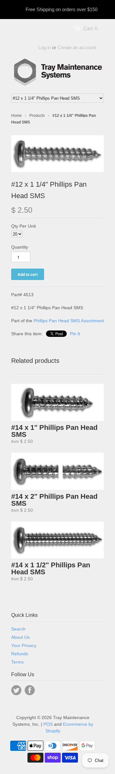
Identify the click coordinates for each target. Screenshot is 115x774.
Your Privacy (23, 645)
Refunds (19, 653)
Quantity (19, 247)
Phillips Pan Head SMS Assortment (69, 320)
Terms (17, 661)
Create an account (76, 47)
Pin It (75, 333)
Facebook (30, 690)
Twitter (16, 690)
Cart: (90, 28)
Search (18, 628)
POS (48, 724)
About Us (20, 637)
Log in (44, 47)
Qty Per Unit (23, 226)
